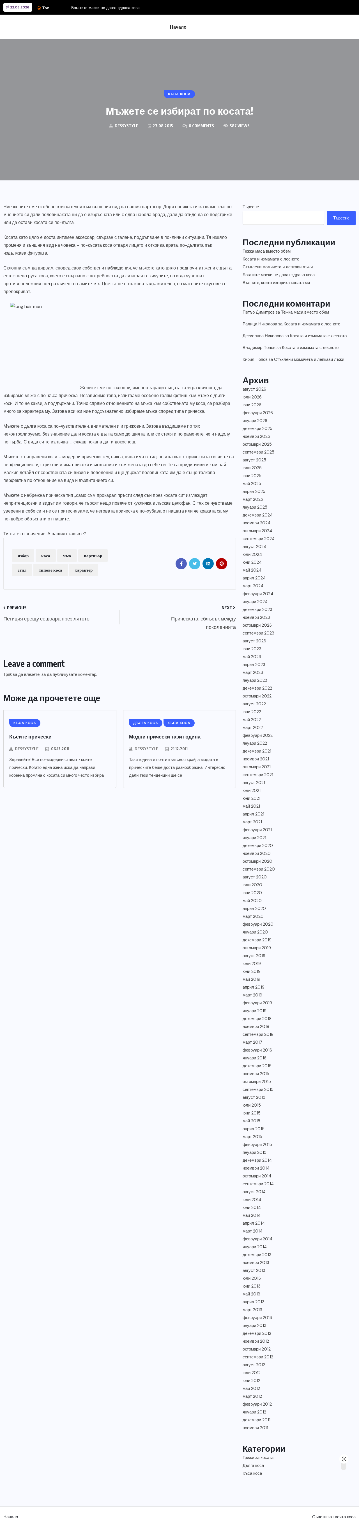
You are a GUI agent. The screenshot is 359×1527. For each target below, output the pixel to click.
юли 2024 (252, 554)
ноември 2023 (256, 617)
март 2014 (253, 1231)
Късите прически (30, 736)
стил (22, 569)
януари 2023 (255, 680)
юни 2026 (252, 405)
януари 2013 (254, 1325)
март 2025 (253, 499)
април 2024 (254, 578)
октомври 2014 (257, 1176)
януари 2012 (254, 1412)
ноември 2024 (256, 523)
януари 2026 (255, 420)
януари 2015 (254, 1152)
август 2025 (254, 460)
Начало (178, 27)
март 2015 (252, 1136)
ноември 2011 (255, 1428)
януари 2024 (255, 601)
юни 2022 (252, 712)
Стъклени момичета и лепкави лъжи (278, 267)
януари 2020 (255, 932)
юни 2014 (252, 1207)
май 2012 (251, 1388)
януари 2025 (255, 507)
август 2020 (255, 877)
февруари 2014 (257, 1239)
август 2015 (254, 1097)
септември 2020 (259, 869)
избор (23, 555)
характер (84, 569)
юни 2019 (252, 971)
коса (45, 555)
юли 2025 (252, 468)
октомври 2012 (257, 1349)
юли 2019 (252, 963)
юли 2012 (252, 1373)
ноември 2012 (256, 1341)
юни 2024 (252, 562)
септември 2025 (258, 452)
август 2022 (254, 704)
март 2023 (253, 672)
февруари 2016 (257, 1050)
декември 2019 (257, 940)
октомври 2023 (257, 625)
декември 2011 (256, 1420)
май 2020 (252, 900)
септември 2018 (258, 1034)
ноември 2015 (256, 1074)
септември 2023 (258, 633)
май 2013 (251, 1294)
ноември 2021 (256, 759)
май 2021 (251, 806)
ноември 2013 (256, 1262)
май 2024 (252, 570)
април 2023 (254, 664)
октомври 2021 (257, 767)
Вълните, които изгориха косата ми (276, 283)
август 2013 (254, 1270)
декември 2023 (257, 609)
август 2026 (254, 389)
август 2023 (254, 641)
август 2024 (254, 546)
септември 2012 (258, 1357)
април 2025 (254, 491)
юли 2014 (252, 1199)
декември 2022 (257, 688)
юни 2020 (252, 893)
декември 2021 (257, 751)
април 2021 (253, 814)
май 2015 (251, 1121)
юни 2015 (252, 1113)
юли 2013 (252, 1278)
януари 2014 (255, 1247)
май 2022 (252, 719)
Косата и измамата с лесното (271, 259)
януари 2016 (254, 1058)
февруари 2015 (257, 1144)
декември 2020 (258, 845)
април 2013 (253, 1302)
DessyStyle (26, 748)
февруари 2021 (257, 830)
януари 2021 (254, 837)
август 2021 (254, 782)
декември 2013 (257, 1255)
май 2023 (252, 657)
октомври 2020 (257, 861)
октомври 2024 (257, 531)
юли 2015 (252, 1105)
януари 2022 (255, 743)
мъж (67, 555)
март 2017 (252, 1042)
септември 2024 (259, 539)
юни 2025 (252, 476)
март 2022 (253, 727)
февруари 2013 (257, 1317)
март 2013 (252, 1310)
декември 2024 (258, 515)
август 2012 (254, 1365)
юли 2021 (252, 790)
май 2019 (251, 979)
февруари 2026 (258, 413)
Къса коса (252, 1473)
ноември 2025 (256, 436)
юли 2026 (252, 397)
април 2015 (253, 1129)
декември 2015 (257, 1066)
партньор (93, 555)
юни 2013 (252, 1286)
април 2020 (254, 908)
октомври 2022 (257, 696)
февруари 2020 (258, 924)
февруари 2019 (257, 1003)
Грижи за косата (258, 1457)
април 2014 (254, 1223)
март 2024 (253, 586)
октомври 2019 (257, 948)
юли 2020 (252, 885)
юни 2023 (252, 649)
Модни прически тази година (165, 736)
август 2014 (254, 1192)
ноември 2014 (256, 1168)
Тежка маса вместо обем (267, 251)
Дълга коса (253, 1465)
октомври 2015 (257, 1081)
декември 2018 (257, 1018)
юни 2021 (251, 798)
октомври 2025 (257, 444)
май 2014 (252, 1215)
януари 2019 (254, 1011)
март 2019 (252, 995)
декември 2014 (257, 1160)
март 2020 (253, 916)
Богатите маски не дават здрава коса (105, 7)
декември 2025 (257, 428)
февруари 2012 (257, 1404)
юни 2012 (251, 1380)
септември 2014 (258, 1184)
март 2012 (252, 1396)
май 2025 (252, 483)
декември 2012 (257, 1333)
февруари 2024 (258, 594)
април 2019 (253, 987)
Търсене (251, 207)
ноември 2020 (257, 853)
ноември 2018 (256, 1026)
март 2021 (252, 822)
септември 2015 (258, 1089)
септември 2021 (258, 775)
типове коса (50, 569)
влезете (32, 674)
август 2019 (254, 956)
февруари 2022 (258, 735)
